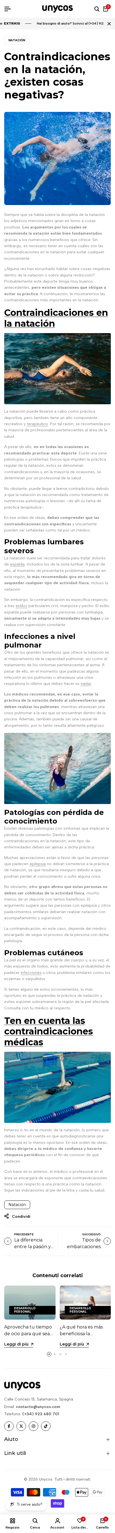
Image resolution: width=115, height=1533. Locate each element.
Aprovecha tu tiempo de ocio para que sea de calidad (28, 1333)
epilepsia (38, 863)
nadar (86, 683)
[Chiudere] (108, 24)
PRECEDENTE (23, 1234)
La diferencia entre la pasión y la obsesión (32, 1246)
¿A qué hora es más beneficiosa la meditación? (81, 1333)
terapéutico (37, 424)
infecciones (31, 972)
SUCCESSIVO (91, 1234)
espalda (17, 564)
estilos (21, 605)
